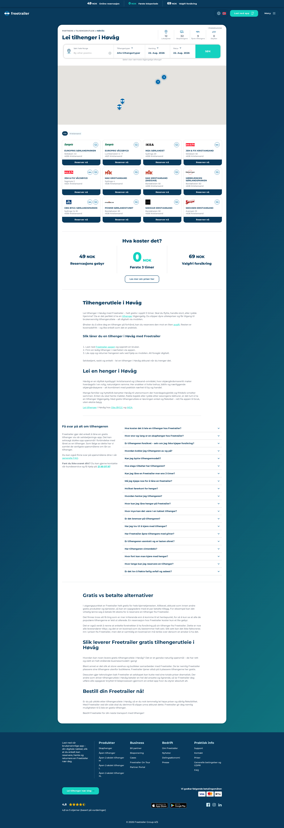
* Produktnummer (215, 28)
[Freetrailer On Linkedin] (220, 805)
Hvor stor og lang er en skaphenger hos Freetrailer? (154, 435)
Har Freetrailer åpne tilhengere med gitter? (149, 533)
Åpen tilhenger (107, 753)
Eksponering (137, 753)
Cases (133, 757)
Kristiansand (75, 133)
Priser (197, 757)
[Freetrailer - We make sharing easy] (16, 13)
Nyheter (166, 753)
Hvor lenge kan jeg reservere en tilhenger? (149, 563)
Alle (65, 133)
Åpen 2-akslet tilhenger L (111, 767)
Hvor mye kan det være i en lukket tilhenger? (151, 511)
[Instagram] (214, 805)
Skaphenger (105, 748)
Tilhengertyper (123, 48)
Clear (109, 53)
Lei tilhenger (90, 407)
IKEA (129, 407)
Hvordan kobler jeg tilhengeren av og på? (148, 450)
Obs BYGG (117, 407)
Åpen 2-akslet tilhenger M (111, 759)
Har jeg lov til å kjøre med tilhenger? (146, 526)
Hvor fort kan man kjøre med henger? (146, 556)
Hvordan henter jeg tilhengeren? (143, 496)
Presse (165, 762)
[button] (221, 13)
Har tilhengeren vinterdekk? (141, 548)
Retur (175, 48)
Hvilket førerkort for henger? (141, 488)
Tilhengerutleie (85, 31)
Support (198, 748)
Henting (152, 48)
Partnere (67, 31)
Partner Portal (137, 767)
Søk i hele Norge (81, 48)
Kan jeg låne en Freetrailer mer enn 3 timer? (150, 473)
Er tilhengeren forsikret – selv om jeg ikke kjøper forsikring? (159, 443)
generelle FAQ (70, 458)
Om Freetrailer (170, 748)
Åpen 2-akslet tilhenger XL (111, 774)
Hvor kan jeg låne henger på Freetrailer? (148, 503)
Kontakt (198, 753)
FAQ (196, 770)
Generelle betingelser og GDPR (207, 764)
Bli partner (136, 748)
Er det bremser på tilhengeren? (142, 518)
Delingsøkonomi (171, 757)
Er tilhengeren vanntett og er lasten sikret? (150, 541)
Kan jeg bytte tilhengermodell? (143, 458)
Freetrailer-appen (105, 346)
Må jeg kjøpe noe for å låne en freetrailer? (148, 481)
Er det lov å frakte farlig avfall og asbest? (148, 571)
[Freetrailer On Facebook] (208, 805)
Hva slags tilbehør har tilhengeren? (145, 466)
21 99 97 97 (104, 466)
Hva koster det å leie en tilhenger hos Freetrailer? (153, 428)
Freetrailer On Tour (140, 762)
